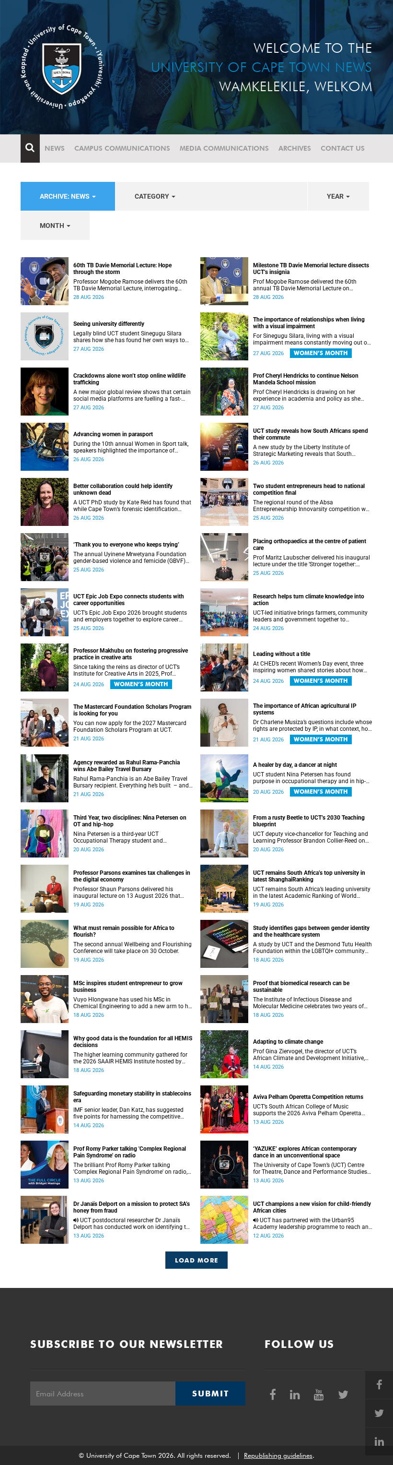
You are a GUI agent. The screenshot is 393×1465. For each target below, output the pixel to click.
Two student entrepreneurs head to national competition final (309, 489)
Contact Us (343, 148)
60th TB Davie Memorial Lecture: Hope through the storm (122, 268)
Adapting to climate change (288, 1041)
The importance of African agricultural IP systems (305, 709)
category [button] (153, 196)
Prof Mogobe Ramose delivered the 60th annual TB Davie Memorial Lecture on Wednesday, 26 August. (305, 285)
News (55, 148)
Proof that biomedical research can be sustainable (301, 986)
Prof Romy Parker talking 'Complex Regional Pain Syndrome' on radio (129, 1152)
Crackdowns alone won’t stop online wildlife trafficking (129, 379)
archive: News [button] (65, 196)
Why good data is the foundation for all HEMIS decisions (132, 1041)
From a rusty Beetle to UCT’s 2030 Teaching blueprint (309, 821)
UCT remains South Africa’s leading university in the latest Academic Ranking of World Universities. (311, 892)
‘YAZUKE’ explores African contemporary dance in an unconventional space (305, 1152)
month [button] (53, 225)
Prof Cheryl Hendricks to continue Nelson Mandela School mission (305, 379)
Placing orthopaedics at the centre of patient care (309, 544)
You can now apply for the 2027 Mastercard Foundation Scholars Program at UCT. (129, 726)
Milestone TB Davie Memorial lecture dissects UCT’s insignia (311, 268)
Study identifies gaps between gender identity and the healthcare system (311, 931)
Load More (197, 1260)
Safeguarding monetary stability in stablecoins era (132, 1097)
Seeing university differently (108, 324)
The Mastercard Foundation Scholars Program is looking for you (132, 710)
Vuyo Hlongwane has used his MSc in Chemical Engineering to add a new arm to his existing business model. (133, 1003)
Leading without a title (281, 654)
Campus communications (122, 148)
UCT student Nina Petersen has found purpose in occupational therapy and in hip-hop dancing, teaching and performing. (309, 778)
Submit (210, 1393)
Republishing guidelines (278, 1455)
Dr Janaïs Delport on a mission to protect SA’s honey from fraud (131, 1207)
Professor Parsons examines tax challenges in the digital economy (131, 876)
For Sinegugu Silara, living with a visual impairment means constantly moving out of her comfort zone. (311, 339)
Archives (294, 148)
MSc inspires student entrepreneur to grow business (128, 986)
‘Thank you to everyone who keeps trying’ (126, 544)
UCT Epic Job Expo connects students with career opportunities (128, 600)
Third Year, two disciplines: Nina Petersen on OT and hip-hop (129, 821)
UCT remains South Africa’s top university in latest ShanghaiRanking (309, 876)
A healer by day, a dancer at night (295, 765)
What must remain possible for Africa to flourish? (123, 931)
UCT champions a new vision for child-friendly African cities (312, 1207)
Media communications (224, 148)
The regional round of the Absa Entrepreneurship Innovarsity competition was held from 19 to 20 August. (312, 505)
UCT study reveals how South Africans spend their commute (310, 434)
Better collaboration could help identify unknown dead (123, 489)
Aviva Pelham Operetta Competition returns (308, 1097)
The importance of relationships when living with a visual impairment (309, 323)
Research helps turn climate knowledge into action (308, 600)
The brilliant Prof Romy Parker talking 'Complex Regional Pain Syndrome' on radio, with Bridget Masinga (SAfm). (130, 1168)
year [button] (336, 196)
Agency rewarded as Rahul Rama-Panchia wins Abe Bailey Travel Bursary (126, 766)
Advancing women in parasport (113, 434)
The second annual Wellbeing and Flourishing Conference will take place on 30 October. (132, 947)
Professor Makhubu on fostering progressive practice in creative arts (130, 654)
